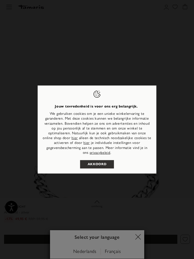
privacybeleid (100, 152)
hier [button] (86, 143)
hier (74, 138)
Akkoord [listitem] (97, 164)
